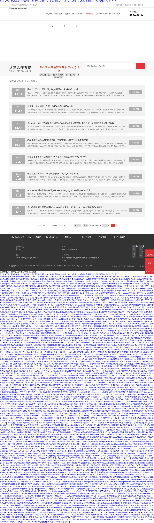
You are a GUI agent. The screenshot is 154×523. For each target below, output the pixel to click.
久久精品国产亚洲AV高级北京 (135, 324)
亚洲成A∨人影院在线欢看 (126, 286)
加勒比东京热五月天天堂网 (81, 279)
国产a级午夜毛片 (136, 321)
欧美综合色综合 (15, 295)
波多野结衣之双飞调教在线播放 (95, 460)
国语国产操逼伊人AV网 (21, 425)
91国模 (50, 510)
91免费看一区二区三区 (91, 449)
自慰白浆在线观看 (90, 380)
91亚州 (107, 467)
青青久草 (93, 406)
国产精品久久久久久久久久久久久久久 (22, 451)
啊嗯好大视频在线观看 (8, 482)
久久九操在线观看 (122, 373)
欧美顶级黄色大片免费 (88, 342)
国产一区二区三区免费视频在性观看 (82, 305)
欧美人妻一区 (92, 328)
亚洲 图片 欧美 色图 (100, 472)
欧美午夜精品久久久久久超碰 (46, 444)
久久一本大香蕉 (142, 401)
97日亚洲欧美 (29, 331)
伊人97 (24, 338)
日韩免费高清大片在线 (62, 335)
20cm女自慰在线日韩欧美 (106, 458)
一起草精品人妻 (85, 500)
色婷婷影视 (17, 364)
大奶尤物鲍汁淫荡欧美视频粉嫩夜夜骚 (70, 456)
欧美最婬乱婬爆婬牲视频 (41, 394)
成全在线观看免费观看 (44, 383)
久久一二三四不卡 (55, 276)
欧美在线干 (99, 378)
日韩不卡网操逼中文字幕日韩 (106, 505)
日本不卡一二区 (41, 373)
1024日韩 (53, 284)
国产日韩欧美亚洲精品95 (73, 357)
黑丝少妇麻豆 (20, 465)
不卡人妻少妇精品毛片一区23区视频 (46, 406)
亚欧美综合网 (84, 439)
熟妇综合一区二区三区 (67, 361)
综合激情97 (18, 416)
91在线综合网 (104, 307)
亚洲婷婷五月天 (105, 449)
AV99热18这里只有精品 (50, 472)
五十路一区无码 (35, 281)
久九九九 (66, 354)
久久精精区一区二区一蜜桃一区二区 (137, 394)
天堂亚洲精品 (46, 312)
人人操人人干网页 (147, 366)
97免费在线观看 (84, 493)
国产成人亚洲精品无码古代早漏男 (39, 460)
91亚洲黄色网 (5, 345)
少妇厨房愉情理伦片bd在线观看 (41, 496)
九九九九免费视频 (136, 340)
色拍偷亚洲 (127, 503)
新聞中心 (89, 14)
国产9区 (24, 295)
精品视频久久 (47, 401)
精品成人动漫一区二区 (124, 333)
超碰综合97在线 (145, 399)
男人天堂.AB (96, 371)
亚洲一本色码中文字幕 (79, 489)
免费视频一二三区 (63, 453)
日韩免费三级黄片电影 (121, 500)
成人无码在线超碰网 (128, 317)
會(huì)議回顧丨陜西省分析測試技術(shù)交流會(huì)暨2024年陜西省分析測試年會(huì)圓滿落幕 (70, 123)
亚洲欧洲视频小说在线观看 (39, 425)
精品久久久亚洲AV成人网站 (60, 489)
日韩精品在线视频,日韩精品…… (130, 354)
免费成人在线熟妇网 (83, 441)
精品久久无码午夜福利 (95, 354)
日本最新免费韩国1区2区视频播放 (63, 345)
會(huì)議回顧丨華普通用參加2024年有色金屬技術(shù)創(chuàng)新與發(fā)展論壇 (64, 207)
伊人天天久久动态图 (113, 420)
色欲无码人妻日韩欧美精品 (77, 375)
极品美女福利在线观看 (24, 456)
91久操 (11, 328)
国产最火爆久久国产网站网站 (52, 434)
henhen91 (30, 453)
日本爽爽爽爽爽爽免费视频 (76, 291)
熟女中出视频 (93, 350)
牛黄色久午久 (98, 366)
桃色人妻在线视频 (51, 517)
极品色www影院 (76, 317)
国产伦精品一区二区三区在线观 (111, 437)
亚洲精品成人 (27, 302)
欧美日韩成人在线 (134, 390)
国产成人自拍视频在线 (62, 317)
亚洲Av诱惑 (44, 279)
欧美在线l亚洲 (130, 298)
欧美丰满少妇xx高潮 (100, 498)
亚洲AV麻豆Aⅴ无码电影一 (104, 491)
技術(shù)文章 (102, 14)
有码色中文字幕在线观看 (52, 331)
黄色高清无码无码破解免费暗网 (44, 420)
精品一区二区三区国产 (44, 451)
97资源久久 (48, 397)
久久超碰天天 (132, 357)
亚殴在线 (56, 451)
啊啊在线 (55, 312)
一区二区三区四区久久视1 (70, 342)
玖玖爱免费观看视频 (19, 340)
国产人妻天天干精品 (117, 298)
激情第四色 (24, 371)
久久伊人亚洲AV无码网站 (21, 475)
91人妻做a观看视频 (57, 425)
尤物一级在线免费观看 (84, 446)
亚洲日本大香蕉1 (12, 352)
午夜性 (111, 392)
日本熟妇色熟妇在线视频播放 (12, 331)
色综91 (150, 404)
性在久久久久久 (141, 338)
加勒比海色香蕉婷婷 (23, 432)
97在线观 (5, 357)
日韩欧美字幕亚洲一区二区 (43, 515)
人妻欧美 (3, 307)
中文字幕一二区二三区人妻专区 (11, 486)
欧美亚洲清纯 (134, 383)
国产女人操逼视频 (8, 508)
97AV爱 (88, 331)
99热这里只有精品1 (66, 333)
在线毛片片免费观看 (96, 416)
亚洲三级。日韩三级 (95, 340)
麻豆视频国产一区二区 (39, 441)
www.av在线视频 (130, 328)
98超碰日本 (50, 390)
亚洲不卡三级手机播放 (66, 394)
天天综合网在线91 (107, 493)
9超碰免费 (28, 420)
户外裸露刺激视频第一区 (72, 364)
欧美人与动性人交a (12, 371)
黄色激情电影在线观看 (76, 331)
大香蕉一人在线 (98, 446)
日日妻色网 (103, 281)
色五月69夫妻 (47, 493)
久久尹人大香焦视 (146, 484)
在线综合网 (20, 508)
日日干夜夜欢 (142, 449)
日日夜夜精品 (20, 484)
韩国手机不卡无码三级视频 (43, 413)
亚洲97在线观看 (133, 284)
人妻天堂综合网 (56, 500)
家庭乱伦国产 (27, 411)
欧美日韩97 (11, 432)
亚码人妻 (47, 467)
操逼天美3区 (119, 324)
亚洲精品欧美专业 (136, 444)
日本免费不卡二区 (75, 319)
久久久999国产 (135, 291)
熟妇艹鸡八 (143, 392)
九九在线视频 (105, 338)
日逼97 (72, 446)
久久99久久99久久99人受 (134, 331)
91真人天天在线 (89, 385)
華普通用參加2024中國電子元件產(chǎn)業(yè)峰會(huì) (52, 173)
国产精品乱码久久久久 (24, 479)
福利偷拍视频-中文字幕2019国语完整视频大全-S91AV (71, 430)
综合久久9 (6, 319)
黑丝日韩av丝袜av (103, 517)
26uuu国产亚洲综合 (76, 503)
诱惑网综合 (46, 345)
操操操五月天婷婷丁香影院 (107, 319)
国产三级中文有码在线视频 (130, 350)
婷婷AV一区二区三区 (25, 458)
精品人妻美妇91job (62, 288)
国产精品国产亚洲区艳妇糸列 (24, 434)
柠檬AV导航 (38, 317)
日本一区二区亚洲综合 (44, 309)
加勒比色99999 (16, 302)
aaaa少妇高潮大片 (122, 444)
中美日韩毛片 (85, 288)
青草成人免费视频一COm (137, 326)
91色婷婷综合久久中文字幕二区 (126, 493)
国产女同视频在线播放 (49, 380)
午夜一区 (123, 451)
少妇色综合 (39, 298)
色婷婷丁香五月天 (81, 387)
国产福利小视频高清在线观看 (86, 345)
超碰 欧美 (9, 437)
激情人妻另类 (129, 441)
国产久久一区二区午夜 (43, 375)
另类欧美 (85, 482)
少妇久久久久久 (93, 489)
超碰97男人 (64, 472)
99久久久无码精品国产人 (39, 505)
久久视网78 (53, 439)
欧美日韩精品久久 (39, 411)
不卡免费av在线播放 (37, 305)
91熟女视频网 (104, 298)
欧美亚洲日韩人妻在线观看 (16, 453)
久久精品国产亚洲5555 (54, 475)
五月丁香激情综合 (98, 519)
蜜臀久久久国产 (92, 373)
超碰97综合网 (62, 368)
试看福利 (21, 352)
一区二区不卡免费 (101, 284)
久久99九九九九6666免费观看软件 (43, 418)
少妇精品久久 (61, 404)
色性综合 (65, 503)
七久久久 (73, 328)
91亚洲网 (116, 510)
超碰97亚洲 (8, 383)
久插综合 (43, 295)
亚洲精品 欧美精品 (66, 312)
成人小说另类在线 (8, 279)
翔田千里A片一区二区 (70, 350)
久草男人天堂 (142, 512)
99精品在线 (108, 378)
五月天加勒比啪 (107, 357)
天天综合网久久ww (75, 472)
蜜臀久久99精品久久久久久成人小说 (17, 387)
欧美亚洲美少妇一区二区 (113, 366)
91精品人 (116, 484)
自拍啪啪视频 (48, 338)
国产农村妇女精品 (35, 286)
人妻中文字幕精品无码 (11, 281)
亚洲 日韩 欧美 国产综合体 (73, 460)
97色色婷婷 (52, 373)
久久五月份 (82, 378)
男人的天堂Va (63, 380)
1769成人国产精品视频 (48, 498)
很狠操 (58, 503)
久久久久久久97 (59, 314)
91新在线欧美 (54, 387)
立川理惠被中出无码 (38, 475)
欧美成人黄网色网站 (77, 321)
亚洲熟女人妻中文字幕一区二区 (94, 401)
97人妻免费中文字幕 (141, 295)
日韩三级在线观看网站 (21, 354)
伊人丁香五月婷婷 (138, 319)
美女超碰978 (74, 288)
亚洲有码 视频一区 (18, 312)
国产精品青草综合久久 (139, 371)
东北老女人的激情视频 (21, 491)
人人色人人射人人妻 (67, 387)
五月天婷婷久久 (29, 383)
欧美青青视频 (15, 394)
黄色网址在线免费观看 (29, 314)
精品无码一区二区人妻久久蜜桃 (125, 305)
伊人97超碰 (121, 295)
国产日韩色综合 (45, 465)
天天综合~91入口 (77, 392)
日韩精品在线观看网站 (77, 397)
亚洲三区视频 (65, 293)
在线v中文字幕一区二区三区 (50, 321)
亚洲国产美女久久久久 (105, 475)
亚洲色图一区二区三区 (12, 413)
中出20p (65, 331)
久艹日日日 (144, 284)
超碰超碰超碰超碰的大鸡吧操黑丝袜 (23, 427)
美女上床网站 (46, 281)
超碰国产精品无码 (25, 406)
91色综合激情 (37, 326)
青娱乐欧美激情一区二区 (62, 515)
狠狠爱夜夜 (30, 375)
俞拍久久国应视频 (122, 335)
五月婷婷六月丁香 (27, 284)
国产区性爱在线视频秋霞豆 (84, 411)
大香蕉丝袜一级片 (95, 387)
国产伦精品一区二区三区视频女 (116, 390)
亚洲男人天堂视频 (31, 508)
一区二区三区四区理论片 (131, 366)
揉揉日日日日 (35, 399)
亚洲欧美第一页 (44, 489)
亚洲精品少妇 (52, 432)
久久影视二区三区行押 (21, 305)
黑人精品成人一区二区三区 (101, 361)
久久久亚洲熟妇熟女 (31, 446)
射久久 (149, 326)
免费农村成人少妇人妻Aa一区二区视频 (128, 475)
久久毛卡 (60, 347)
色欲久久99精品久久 (97, 288)
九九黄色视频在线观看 (66, 470)
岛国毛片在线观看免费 (107, 373)
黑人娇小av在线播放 (59, 291)
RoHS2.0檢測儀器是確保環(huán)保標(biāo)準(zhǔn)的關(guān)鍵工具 (59, 190)
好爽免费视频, (12, 458)
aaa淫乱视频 (87, 498)
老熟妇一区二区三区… (102, 394)
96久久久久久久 (93, 338)
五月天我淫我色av (119, 378)
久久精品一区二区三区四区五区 (67, 420)
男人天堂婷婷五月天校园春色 (45, 453)
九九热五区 (143, 477)
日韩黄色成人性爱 (55, 508)
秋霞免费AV (84, 444)
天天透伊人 (134, 477)
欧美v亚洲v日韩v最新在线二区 (72, 295)
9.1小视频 (129, 295)
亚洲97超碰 (62, 432)
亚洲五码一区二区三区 (90, 484)
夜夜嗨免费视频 (26, 394)
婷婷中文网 (7, 347)
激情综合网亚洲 (25, 439)
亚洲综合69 (97, 357)
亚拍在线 (108, 484)
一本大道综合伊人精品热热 (111, 276)
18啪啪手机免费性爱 (48, 503)
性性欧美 (131, 460)
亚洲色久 (43, 470)
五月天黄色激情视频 (98, 465)
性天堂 (53, 456)
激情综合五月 (34, 470)
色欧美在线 (116, 449)
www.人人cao (124, 321)
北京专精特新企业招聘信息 (63, 298)
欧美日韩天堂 (112, 281)
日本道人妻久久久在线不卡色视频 (86, 347)
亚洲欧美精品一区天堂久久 (128, 416)
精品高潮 (5, 489)
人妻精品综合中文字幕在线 (33, 477)
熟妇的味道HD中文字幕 (51, 437)
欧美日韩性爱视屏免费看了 (86, 352)
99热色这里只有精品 (77, 453)
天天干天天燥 (88, 408)
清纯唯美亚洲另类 (126, 446)
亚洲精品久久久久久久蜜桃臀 (109, 317)
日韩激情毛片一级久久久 (115, 331)
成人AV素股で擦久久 (41, 284)
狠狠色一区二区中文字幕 (39, 366)
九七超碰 (37, 333)
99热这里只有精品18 (13, 298)
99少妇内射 (113, 284)
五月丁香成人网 (90, 458)
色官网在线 (121, 505)
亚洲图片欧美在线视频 (69, 286)
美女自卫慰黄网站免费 (98, 420)
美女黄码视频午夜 (144, 493)
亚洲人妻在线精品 (30, 276)
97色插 (151, 401)
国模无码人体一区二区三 (23, 404)
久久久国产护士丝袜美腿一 (31, 472)
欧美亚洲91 (75, 444)
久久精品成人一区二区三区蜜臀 (83, 491)
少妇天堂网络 (84, 420)
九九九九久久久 (148, 475)
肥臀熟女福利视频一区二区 (117, 472)
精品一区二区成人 (53, 411)
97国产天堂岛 (48, 302)
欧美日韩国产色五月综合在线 (68, 439)
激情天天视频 (48, 298)
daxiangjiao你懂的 (64, 491)
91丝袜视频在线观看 (14, 423)
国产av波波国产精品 (18, 333)
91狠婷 (98, 305)
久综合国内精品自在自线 (61, 458)
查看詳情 (135, 92)
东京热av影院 (115, 467)
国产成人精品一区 (89, 425)
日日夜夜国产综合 (120, 342)
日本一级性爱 (115, 350)
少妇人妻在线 (57, 281)
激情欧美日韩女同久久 (25, 380)
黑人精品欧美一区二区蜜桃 (25, 390)
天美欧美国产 (97, 359)
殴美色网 (54, 394)
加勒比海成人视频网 (7, 522)
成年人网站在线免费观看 (125, 486)
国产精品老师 (29, 408)
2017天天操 (119, 328)
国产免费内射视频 (109, 300)
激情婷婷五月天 (79, 312)
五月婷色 (37, 380)
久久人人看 (94, 298)
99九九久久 (16, 470)
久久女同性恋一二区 (129, 420)
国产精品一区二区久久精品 (11, 463)
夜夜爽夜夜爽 (34, 279)
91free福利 (37, 404)
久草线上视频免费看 (111, 314)
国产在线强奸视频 (47, 385)
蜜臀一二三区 (54, 505)
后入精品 (141, 470)
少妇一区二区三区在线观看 (106, 425)
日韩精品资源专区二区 (78, 354)
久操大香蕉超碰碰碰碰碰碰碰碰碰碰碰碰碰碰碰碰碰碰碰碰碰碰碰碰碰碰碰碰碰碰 (125, 463)
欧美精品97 (11, 359)
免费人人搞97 (77, 366)
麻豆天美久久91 (90, 392)
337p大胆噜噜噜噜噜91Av (19, 489)
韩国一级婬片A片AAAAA (119, 293)
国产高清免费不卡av (138, 430)
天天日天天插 (30, 373)
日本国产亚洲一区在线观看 (52, 522)
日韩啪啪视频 (24, 498)
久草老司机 (133, 512)
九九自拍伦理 (39, 517)
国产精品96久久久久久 (128, 359)
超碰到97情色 (141, 373)
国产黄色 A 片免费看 (61, 302)
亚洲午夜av (97, 375)
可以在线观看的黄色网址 (133, 397)
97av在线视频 (130, 401)
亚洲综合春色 (102, 333)
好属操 (125, 432)
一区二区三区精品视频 (115, 439)
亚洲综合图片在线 (77, 458)
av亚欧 (65, 500)
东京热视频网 (111, 453)
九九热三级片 (56, 465)
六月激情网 (131, 309)
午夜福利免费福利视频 (89, 326)
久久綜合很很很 (21, 300)
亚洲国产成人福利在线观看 (139, 352)
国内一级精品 (82, 328)
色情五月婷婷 (142, 413)
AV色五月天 (83, 350)
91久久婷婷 (134, 375)
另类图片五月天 (102, 286)
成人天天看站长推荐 (18, 345)
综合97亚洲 (30, 517)
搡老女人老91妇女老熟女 (73, 425)
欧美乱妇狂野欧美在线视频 (46, 427)
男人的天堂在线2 (139, 519)
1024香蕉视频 (69, 309)
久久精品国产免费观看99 (121, 430)
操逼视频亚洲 (48, 317)
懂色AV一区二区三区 (134, 342)
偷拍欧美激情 (60, 519)
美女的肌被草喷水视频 (143, 418)
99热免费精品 (78, 408)
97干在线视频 (115, 427)
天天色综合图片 (5, 477)
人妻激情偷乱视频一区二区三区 (49, 392)
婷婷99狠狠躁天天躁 (35, 338)
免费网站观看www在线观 (31, 423)
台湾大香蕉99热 (27, 364)
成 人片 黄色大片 (6, 305)
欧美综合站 (71, 441)
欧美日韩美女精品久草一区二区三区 (108, 411)
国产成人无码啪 (108, 302)
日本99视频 (140, 286)
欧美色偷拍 (61, 284)
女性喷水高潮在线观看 (40, 479)
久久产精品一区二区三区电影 (118, 470)
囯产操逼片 (30, 312)
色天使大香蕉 (18, 446)
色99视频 (127, 482)
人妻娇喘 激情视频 (137, 411)
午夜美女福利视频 (69, 475)
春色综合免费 (145, 364)
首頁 (26, 81)
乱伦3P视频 (65, 321)
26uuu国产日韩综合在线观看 (73, 479)
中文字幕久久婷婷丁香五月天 (82, 515)
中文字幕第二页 (77, 385)
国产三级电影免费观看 (27, 335)
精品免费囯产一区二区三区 (104, 324)
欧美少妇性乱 (88, 404)
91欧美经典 (91, 505)
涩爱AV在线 (148, 312)
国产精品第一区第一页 (118, 338)
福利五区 (115, 416)
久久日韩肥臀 (140, 467)
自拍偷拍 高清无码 (142, 453)
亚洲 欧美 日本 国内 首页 (34, 397)
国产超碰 (5, 467)
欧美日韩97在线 (45, 291)
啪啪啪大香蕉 (73, 416)
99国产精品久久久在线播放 (51, 300)
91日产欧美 (72, 512)
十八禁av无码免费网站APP (23, 378)
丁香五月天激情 (128, 437)
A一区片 (55, 375)
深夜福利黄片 (10, 300)
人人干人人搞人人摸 (79, 373)
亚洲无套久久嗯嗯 (136, 496)
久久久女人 (94, 307)
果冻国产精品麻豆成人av (57, 441)
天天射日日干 (38, 302)
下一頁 (77, 225)
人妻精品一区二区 (17, 347)
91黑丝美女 (63, 375)
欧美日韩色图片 (111, 345)
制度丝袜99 (103, 312)
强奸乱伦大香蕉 (11, 321)
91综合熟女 (32, 328)
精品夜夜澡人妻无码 (103, 385)
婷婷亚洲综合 (140, 486)
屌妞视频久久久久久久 (15, 307)
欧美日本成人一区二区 (67, 423)
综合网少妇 (71, 338)
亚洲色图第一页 (9, 288)
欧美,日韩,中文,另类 (7, 404)
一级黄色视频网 (107, 305)
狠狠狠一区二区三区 (26, 317)
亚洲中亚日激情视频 (67, 411)
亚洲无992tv (85, 276)
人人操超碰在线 (125, 510)
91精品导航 (133, 470)
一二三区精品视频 (52, 484)
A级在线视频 (144, 333)
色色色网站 (118, 496)
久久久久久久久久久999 (83, 359)
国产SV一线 (28, 361)
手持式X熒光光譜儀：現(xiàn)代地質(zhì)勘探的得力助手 (52, 89)
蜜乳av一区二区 (35, 493)
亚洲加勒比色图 (27, 463)
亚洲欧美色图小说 (76, 498)
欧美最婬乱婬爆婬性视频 (83, 314)
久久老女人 (142, 347)
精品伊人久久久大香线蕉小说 (42, 416)
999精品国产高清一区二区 (115, 401)
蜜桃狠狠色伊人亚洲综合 (139, 515)
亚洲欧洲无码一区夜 (98, 397)
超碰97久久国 (9, 517)
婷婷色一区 (73, 493)
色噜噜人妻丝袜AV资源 (74, 401)
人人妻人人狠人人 (137, 279)
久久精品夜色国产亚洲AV (13, 411)
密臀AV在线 (136, 314)
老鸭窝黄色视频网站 (76, 380)
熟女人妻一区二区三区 (58, 486)
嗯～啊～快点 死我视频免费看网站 (57, 305)
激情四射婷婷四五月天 (93, 486)
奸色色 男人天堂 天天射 (14, 515)
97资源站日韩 (36, 432)
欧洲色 (132, 335)
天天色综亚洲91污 (6, 446)
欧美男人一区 (113, 371)
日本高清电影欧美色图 (111, 340)
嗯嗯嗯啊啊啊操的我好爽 (50, 333)
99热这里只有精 (113, 451)
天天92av (42, 354)
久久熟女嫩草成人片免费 (112, 434)
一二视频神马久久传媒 (74, 284)
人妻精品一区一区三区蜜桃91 (132, 434)
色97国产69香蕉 (124, 281)
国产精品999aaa (123, 383)
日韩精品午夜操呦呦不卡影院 (84, 324)
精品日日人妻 (110, 444)
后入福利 (5, 505)
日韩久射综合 (19, 420)
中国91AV (14, 444)
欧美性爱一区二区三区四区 (119, 517)
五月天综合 (27, 486)
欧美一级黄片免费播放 (76, 368)
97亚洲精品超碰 (52, 361)
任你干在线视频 (23, 399)
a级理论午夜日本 (15, 293)
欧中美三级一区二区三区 (11, 375)
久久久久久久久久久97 (32, 503)
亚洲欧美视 (17, 472)
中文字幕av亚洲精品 (34, 288)
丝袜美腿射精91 (30, 347)
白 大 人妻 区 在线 (60, 413)
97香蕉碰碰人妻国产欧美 (71, 276)
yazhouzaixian (131, 413)
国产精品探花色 (145, 361)
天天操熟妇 (58, 510)
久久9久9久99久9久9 (30, 519)
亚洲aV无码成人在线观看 (50, 423)
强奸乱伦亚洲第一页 (86, 302)
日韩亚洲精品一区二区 (76, 413)
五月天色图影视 (124, 279)
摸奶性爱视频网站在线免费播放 (73, 300)
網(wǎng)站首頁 (52, 16)
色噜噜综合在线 (147, 390)
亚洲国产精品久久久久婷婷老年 (60, 279)
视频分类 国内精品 (108, 387)
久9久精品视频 (18, 383)
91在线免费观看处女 (81, 496)
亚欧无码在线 (118, 456)
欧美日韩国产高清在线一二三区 (126, 347)
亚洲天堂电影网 (58, 309)
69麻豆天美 (32, 467)
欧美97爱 (86, 418)
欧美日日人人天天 (35, 371)
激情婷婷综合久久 (124, 319)
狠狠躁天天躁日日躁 (49, 404)
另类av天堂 (77, 482)
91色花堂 (61, 477)
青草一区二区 (148, 444)
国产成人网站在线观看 (124, 425)
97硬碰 (8, 444)
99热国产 (3, 314)
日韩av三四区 (90, 423)
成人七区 (58, 482)
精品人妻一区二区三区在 (39, 491)
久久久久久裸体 (57, 460)
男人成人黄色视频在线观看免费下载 (97, 413)
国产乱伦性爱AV (29, 510)
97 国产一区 (146, 439)
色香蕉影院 (126, 411)
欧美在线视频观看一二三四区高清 (39, 430)
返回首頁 (119, 5)
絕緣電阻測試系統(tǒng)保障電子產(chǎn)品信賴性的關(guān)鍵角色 (58, 140)
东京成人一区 (67, 510)
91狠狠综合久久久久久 (22, 366)
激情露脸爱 (77, 390)
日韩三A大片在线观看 (45, 328)
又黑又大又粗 (105, 512)
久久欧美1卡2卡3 (20, 460)
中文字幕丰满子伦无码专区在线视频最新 (30, 359)
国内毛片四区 (46, 500)
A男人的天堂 (140, 408)
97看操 (42, 484)
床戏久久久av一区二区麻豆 (123, 302)
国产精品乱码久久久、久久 (73, 383)
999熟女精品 (40, 390)
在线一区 (36, 378)
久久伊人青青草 (106, 456)
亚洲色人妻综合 (26, 326)
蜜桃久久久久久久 (16, 350)
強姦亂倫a (139, 309)
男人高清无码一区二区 (61, 328)
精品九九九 (38, 522)
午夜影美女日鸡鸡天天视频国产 (101, 510)
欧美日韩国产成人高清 (144, 432)
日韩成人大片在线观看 (90, 317)
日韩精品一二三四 (82, 406)
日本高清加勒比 (89, 503)
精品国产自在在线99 (128, 276)
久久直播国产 (109, 423)
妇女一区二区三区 (145, 375)
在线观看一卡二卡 (93, 512)
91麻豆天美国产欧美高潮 (67, 340)
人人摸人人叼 (82, 340)
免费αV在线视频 (36, 437)
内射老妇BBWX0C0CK (92, 456)
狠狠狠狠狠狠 (71, 463)
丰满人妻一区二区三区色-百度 (123, 418)
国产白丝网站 (18, 503)
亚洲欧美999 (14, 357)
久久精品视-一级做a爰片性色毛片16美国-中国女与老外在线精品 (79, 427)
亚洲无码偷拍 (69, 347)
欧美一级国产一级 (65, 366)
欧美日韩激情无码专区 (121, 352)
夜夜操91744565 (109, 335)
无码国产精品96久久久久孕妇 (96, 451)
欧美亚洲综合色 (31, 392)
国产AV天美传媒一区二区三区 (138, 427)
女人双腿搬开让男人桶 (145, 305)
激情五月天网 (67, 482)
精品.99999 (38, 463)
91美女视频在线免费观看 (40, 486)
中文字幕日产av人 (118, 361)
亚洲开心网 (89, 453)
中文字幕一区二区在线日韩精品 (142, 498)
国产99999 (11, 484)
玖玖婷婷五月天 (106, 418)
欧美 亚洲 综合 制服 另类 (45, 335)
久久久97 (106, 427)
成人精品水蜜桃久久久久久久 (89, 293)
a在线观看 (146, 288)
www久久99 (71, 352)
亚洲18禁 (107, 416)
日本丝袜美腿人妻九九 (61, 446)
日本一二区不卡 (72, 432)
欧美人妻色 (11, 309)
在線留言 (128, 5)
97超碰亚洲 (27, 416)
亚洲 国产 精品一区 (46, 446)
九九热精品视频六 (50, 477)
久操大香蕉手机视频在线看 (46, 347)
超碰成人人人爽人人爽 (44, 307)
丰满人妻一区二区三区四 (132, 439)
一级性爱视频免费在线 (67, 406)
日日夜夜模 (34, 387)
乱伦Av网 (97, 477)
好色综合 (57, 385)
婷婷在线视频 (147, 479)
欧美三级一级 (64, 505)
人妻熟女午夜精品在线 (125, 300)
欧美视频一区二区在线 (33, 345)
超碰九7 (7, 430)
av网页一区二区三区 (25, 321)
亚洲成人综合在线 (47, 378)
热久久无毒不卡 (88, 284)
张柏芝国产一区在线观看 (17, 449)
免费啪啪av (4, 328)
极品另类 (132, 432)
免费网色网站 (59, 324)
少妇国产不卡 (58, 496)
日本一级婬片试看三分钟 (136, 406)
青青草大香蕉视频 (20, 368)
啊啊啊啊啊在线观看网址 (80, 335)
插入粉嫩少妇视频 (120, 357)
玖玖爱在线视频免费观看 (106, 380)
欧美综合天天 (109, 446)
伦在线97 (72, 517)
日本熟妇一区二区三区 (59, 352)
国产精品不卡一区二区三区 (94, 368)
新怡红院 (92, 463)
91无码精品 (128, 456)
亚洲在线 (38, 312)
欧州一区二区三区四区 (142, 508)
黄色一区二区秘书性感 (27, 444)
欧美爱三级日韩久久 (110, 354)
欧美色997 (17, 324)
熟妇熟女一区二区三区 (82, 298)
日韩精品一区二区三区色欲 (25, 309)
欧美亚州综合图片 (97, 364)
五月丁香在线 (65, 392)
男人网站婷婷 (74, 500)
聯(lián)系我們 (139, 5)
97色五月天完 (47, 458)
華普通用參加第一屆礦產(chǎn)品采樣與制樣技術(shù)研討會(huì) (57, 157)
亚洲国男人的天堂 (6, 512)
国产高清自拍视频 (22, 279)
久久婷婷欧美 (116, 408)
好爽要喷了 (126, 515)
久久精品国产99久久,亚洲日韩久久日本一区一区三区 (62, 326)
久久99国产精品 (9, 390)
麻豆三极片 (130, 505)
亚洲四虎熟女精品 (33, 385)
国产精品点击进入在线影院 (135, 307)
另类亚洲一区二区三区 (83, 371)
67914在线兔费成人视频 (37, 482)
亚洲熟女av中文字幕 (138, 345)
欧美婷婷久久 (44, 387)
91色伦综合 (68, 434)
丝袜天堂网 (131, 378)
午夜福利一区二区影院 (61, 397)
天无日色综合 (34, 498)
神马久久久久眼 (51, 368)
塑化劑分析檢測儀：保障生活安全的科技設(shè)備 (50, 106)
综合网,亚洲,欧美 (106, 500)
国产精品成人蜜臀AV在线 (51, 286)
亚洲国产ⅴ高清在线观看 (139, 385)
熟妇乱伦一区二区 (66, 451)
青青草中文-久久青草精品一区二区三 (69, 418)
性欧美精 (123, 406)
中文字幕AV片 (96, 276)
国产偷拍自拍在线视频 (104, 352)
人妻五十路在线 (67, 465)
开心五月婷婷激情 (13, 284)
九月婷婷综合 (28, 515)
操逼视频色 (91, 378)
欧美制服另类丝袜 (30, 350)
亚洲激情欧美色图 (127, 467)
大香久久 (4, 465)
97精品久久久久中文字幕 (124, 380)
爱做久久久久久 (33, 295)
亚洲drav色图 (32, 340)
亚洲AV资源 (113, 326)
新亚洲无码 (34, 354)
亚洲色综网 (69, 324)
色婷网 (23, 375)
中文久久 (38, 434)
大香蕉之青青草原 (91, 281)
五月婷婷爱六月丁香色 (75, 404)
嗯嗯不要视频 (105, 293)
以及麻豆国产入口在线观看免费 (70, 484)
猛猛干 (44, 432)
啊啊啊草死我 (55, 342)
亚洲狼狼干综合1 (136, 517)
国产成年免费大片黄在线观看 (99, 309)
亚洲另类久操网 (138, 456)
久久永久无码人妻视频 (55, 364)
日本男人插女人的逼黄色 (63, 390)
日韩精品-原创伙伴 (17, 408)
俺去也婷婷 (8, 425)
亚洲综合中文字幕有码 (118, 307)
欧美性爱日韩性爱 (91, 312)
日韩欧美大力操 (121, 387)
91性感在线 (51, 512)
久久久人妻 (46, 456)
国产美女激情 (87, 357)
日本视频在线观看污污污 (75, 486)
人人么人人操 (147, 342)
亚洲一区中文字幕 (18, 373)
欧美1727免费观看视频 (8, 392)
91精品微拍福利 (82, 463)
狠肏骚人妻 (39, 352)
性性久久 (143, 383)
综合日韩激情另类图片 (14, 519)
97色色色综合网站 (75, 449)
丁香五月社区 (43, 439)
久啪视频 (124, 427)
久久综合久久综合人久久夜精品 (93, 390)
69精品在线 (25, 470)
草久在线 (13, 380)
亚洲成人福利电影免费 (78, 505)
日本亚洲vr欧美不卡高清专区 (20, 505)
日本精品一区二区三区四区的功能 (101, 496)
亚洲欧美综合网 (5, 276)
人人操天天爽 (87, 472)
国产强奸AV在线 (71, 477)
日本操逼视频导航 (92, 437)
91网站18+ (131, 465)
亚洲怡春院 (80, 423)
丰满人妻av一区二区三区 (24, 522)
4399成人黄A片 (14, 326)
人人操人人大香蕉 (59, 401)
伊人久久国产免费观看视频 (143, 302)
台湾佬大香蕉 (53, 366)
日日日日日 (86, 364)
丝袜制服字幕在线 (6, 368)
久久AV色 (11, 465)
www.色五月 (100, 423)
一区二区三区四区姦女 (97, 444)
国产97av (14, 430)
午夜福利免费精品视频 (93, 321)
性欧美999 (114, 309)
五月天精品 (110, 397)
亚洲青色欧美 (122, 326)
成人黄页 (3, 500)
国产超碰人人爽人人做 (121, 404)
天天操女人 (19, 510)
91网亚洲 (136, 333)
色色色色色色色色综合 (106, 328)
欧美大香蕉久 (124, 340)
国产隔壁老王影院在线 (38, 512)
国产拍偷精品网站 (60, 378)
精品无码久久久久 (63, 444)
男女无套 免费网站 (53, 295)
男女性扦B (69, 314)
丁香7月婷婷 (36, 293)
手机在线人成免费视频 (87, 467)
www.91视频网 (62, 319)
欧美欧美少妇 (123, 512)
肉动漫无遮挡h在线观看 (116, 312)
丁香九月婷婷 (110, 288)
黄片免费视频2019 (48, 288)
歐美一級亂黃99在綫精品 (105, 508)
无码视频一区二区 (125, 314)
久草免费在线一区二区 (22, 418)
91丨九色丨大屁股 (63, 399)
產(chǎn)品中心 (52, 237)
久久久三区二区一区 (99, 331)
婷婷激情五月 (119, 441)
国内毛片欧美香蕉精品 (61, 493)
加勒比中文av (51, 354)
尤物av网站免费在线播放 (50, 293)
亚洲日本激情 (109, 441)
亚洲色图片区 (57, 307)
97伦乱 (89, 375)
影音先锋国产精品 (21, 401)
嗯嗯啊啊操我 (140, 441)
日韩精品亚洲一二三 (60, 416)
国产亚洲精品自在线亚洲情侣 (47, 340)
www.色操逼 (107, 430)
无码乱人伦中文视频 (125, 364)
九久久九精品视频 (69, 307)
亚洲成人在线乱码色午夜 (112, 515)
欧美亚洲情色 (83, 416)
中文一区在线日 (22, 482)
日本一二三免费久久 (64, 373)
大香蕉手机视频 (81, 338)
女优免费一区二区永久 (81, 510)
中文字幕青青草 (40, 449)
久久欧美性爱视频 (117, 394)
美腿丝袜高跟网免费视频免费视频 (126, 392)
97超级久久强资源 (6, 324)
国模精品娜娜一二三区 (129, 449)
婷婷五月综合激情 (20, 385)
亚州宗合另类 (26, 293)
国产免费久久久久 (13, 500)
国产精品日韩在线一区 (113, 368)
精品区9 (101, 484)
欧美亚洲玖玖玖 (42, 350)
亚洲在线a (135, 361)
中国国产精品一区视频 (82, 470)
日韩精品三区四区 (27, 413)
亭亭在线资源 (138, 423)
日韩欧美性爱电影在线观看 (98, 482)
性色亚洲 (114, 512)
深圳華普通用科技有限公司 (27, 5)
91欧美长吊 (74, 293)
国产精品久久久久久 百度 (36, 368)
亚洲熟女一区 (13, 406)
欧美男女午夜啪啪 (125, 519)
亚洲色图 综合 (43, 276)
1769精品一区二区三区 (50, 371)
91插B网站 (101, 345)
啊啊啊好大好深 (8, 460)
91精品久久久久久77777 (134, 312)
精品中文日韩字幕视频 (81, 434)
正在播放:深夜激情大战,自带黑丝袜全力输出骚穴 (131, 491)
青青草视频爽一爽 (123, 291)
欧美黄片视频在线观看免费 (129, 484)
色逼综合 (126, 496)
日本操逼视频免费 (111, 364)
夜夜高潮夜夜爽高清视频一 (86, 286)
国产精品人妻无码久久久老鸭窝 (17, 286)
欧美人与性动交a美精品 (141, 425)
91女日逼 (124, 460)
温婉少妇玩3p (139, 446)
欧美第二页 (51, 482)
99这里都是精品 (96, 430)
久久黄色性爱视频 (124, 345)
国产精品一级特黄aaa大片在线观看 (73, 437)
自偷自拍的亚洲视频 (43, 342)
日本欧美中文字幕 (26, 357)
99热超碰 (30, 333)
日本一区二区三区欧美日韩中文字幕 (78, 519)
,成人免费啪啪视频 (55, 479)
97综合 (59, 354)
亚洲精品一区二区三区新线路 (132, 368)
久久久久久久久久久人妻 (93, 300)
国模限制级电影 (17, 477)
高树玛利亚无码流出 (139, 482)
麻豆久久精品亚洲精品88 (124, 423)
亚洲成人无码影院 (113, 460)
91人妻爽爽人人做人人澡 (69, 467)
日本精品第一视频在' (122, 399)
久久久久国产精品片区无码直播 (57, 449)
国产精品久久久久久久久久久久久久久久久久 (38, 324)
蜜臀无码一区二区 (96, 434)
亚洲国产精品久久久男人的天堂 (127, 458)
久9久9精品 (30, 352)
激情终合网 (131, 338)
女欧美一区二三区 (96, 335)
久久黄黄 (136, 364)
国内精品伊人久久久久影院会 (106, 383)
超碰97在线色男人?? (67, 371)
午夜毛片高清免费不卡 (27, 342)
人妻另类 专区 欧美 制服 (136, 387)
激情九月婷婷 (52, 470)
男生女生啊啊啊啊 (35, 401)
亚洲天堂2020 (88, 366)
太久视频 (36, 321)
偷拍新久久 (22, 430)
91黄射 (128, 361)
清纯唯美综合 (89, 399)
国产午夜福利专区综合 (99, 470)
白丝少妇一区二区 (18, 397)
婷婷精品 (99, 503)
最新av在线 (74, 302)
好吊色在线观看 (104, 350)
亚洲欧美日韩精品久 (135, 288)
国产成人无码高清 (27, 298)
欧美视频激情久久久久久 (138, 404)
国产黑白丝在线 (61, 512)
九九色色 (5, 295)
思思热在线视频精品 (109, 291)
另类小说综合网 (41, 510)
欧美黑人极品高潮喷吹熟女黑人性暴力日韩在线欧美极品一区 (100, 432)
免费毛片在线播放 (32, 465)
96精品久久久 (21, 288)
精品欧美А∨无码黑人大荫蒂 (104, 399)
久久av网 (149, 519)
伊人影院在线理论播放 (82, 465)
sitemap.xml (88, 266)
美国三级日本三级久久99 (30, 291)
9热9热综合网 (43, 508)
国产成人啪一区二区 (109, 486)
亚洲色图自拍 (72, 378)
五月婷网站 (107, 408)
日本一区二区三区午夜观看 (84, 394)
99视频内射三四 (124, 477)
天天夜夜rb (27, 441)
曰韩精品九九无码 (81, 309)
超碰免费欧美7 (20, 517)
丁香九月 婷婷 (38, 357)
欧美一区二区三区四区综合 (53, 357)
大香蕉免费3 (24, 281)
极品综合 (66, 522)
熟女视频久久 (148, 397)
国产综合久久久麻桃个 (105, 342)
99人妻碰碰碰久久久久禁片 (86, 475)
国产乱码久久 (140, 378)
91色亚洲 (112, 286)
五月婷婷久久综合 (60, 338)
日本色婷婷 (6, 302)
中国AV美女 (100, 467)
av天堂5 (132, 373)
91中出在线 (6, 333)
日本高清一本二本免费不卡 (19, 493)
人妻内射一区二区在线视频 (126, 453)
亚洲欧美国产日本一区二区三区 (108, 406)
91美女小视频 (58, 383)
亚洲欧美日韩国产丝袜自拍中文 (119, 498)
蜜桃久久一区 (15, 319)
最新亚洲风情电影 (21, 328)
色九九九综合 (63, 517)
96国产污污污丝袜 (39, 361)
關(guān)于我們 (64, 16)
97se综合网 (70, 359)
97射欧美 (40, 467)
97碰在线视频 (103, 326)
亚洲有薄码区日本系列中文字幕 (138, 451)
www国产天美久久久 (118, 413)
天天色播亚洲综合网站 (13, 338)
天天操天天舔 (148, 321)
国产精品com (119, 397)
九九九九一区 (122, 284)
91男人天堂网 (13, 335)
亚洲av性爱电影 (24, 437)
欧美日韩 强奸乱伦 (83, 307)
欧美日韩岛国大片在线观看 (120, 385)
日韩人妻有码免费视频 (48, 399)
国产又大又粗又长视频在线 (55, 359)
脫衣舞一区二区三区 (65, 408)
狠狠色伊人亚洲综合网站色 (112, 503)
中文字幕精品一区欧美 (84, 361)
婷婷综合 (140, 420)
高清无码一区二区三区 (98, 439)
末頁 (85, 225)
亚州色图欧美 (79, 281)
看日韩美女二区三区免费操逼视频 (130, 479)
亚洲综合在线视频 (32, 484)
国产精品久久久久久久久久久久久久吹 (115, 375)
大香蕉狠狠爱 (66, 385)
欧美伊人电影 (25, 319)
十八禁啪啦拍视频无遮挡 (108, 489)
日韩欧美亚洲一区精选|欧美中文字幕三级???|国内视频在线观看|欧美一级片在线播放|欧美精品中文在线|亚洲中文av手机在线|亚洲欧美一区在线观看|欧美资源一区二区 (58, 1)
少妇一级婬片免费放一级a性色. (85, 333)
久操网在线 (122, 309)
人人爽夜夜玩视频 (40, 364)
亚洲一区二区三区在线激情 (106, 295)
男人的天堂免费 (124, 371)
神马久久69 (134, 281)
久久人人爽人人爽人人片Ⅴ (123, 508)
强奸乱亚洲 (4, 406)
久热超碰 (47, 352)
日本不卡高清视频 (55, 350)
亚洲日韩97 (37, 456)
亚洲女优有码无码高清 (111, 359)
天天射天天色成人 (97, 441)
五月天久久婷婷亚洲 (136, 293)
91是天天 (138, 437)
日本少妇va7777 (89, 383)
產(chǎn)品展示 (77, 16)
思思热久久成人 (121, 288)
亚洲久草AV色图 (68, 281)
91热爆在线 (52, 491)
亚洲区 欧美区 (98, 314)
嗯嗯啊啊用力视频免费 (100, 279)
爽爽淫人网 (14, 498)
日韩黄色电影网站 (13, 314)
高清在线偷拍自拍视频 (109, 477)
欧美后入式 (11, 479)
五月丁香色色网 (29, 307)
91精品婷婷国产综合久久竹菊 (142, 510)
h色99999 (145, 437)
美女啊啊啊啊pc (18, 276)
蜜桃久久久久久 (99, 453)
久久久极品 (37, 458)
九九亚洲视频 (139, 380)
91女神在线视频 (102, 392)
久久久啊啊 (135, 399)
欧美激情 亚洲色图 (50, 319)
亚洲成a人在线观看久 (45, 314)
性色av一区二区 (8, 418)
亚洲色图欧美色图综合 (87, 508)
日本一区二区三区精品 (46, 519)
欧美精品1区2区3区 (94, 291)
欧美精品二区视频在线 (143, 298)
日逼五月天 (98, 302)
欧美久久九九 (113, 279)
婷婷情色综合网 (133, 472)
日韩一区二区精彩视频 (10, 342)
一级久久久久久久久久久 (110, 321)
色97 (88, 397)
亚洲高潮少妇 (13, 317)
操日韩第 (35, 439)
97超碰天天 (56, 467)
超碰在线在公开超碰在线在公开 (46, 408)
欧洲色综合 (111, 333)
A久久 (117, 446)
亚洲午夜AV (38, 331)
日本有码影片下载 (90, 295)
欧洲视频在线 (98, 515)
